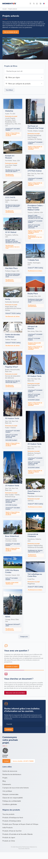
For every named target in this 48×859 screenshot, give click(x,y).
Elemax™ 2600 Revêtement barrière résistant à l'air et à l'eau (35, 217)
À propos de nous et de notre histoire (15, 788)
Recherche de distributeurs (11, 774)
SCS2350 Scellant (33, 400)
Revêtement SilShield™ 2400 (13, 625)
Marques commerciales (10, 794)
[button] (24, 77)
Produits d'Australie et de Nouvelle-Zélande (17, 834)
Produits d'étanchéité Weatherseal (34, 343)
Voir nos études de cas (10, 32)
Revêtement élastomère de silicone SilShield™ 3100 (13, 206)
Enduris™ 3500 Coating (35, 268)
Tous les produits (8, 814)
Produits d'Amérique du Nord (12, 817)
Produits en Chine (8, 841)
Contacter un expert (12, 666)
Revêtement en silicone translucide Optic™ (13, 170)
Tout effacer (9, 90)
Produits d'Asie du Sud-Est (11, 831)
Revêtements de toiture (35, 271)
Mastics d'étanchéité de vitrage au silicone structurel (13, 134)
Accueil (4, 8)
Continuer (9, 729)
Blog (4, 781)
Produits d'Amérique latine (11, 821)
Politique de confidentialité (11, 801)
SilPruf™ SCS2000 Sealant (34, 339)
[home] (15, 3)
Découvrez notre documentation (15, 693)
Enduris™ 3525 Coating (13, 313)
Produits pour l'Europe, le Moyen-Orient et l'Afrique (20, 824)
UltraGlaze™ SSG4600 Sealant (13, 129)
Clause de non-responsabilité (12, 798)
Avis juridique (7, 791)
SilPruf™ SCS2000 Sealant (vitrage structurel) (34, 226)
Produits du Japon (8, 837)
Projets (4, 778)
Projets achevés (12, 8)
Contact (6, 761)
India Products (7, 827)
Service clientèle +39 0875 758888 (23, 761)
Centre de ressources (9, 771)
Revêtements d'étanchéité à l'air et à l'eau (35, 237)
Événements (6, 784)
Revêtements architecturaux (10, 175)
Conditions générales (9, 804)
